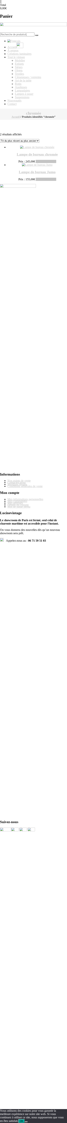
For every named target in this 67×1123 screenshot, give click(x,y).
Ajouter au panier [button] (46, 161)
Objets (19, 70)
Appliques (21, 87)
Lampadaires (22, 90)
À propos (12, 50)
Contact (12, 103)
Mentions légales (17, 484)
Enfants (19, 63)
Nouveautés (14, 100)
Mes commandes (17, 501)
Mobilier (20, 60)
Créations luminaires (19, 53)
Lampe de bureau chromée (37, 154)
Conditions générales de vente (25, 486)
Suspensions (22, 97)
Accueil (16, 116)
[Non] (26, 1121)
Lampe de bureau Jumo (37, 172)
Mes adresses (15, 502)
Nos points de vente (19, 480)
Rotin (18, 83)
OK (21, 1121)
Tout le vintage (16, 57)
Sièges (19, 67)
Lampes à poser (24, 93)
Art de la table (23, 80)
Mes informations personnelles (25, 499)
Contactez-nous (16, 482)
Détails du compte (18, 504)
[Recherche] (36, 35)
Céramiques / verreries (28, 77)
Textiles (19, 73)
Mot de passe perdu (18, 506)
